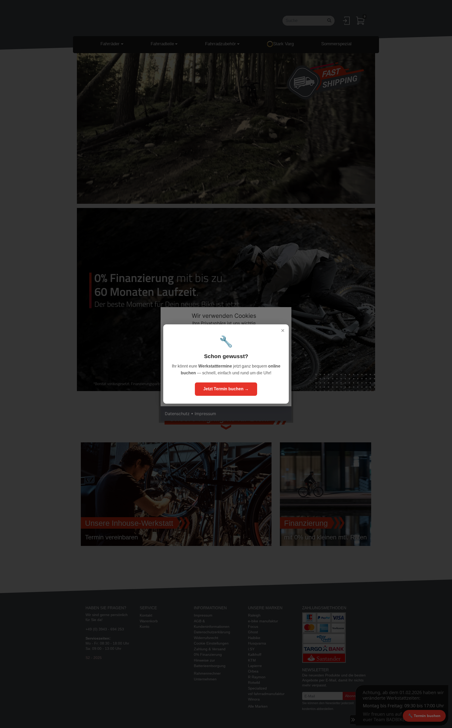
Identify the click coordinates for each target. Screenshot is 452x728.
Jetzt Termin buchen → (226, 389)
